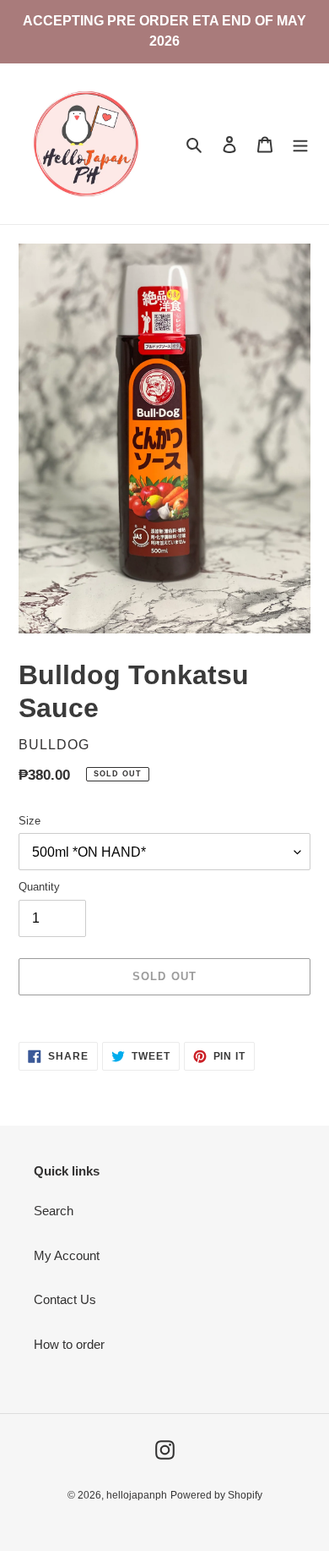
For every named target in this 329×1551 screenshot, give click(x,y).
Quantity (39, 886)
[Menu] (300, 144)
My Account (67, 1255)
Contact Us (65, 1299)
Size (29, 820)
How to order (69, 1344)
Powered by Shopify (216, 1495)
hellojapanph (136, 1495)
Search (53, 1210)
